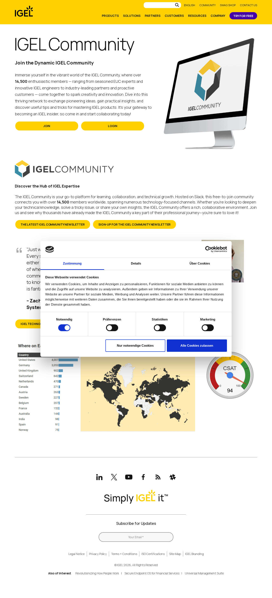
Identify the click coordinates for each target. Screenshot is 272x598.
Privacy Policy (98, 554)
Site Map (175, 554)
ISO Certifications (153, 554)
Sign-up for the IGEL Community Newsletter (134, 224)
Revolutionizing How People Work (97, 573)
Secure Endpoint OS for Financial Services (152, 573)
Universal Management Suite (204, 573)
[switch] (112, 327)
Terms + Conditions (124, 554)
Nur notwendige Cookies (135, 345)
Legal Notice (76, 554)
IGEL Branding (194, 554)
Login (112, 126)
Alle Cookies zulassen (196, 345)
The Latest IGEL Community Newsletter (53, 224)
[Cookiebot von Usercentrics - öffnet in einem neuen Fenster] (208, 249)
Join (46, 126)
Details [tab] (136, 263)
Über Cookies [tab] (200, 263)
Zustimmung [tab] (72, 263)
